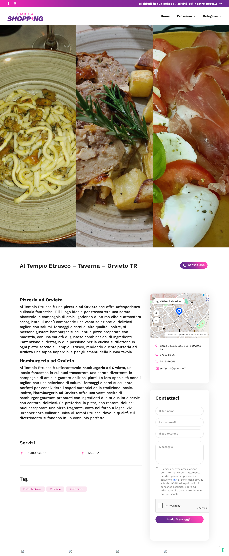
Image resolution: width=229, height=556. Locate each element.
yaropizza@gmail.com (173, 368)
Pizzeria (92, 453)
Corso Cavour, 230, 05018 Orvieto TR (180, 347)
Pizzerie (55, 489)
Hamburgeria (36, 453)
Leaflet (170, 334)
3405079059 (167, 361)
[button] (156, 313)
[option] (38, 136)
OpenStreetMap (185, 334)
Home (165, 16)
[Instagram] (15, 3)
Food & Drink (32, 489)
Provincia (184, 16)
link (175, 479)
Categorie (210, 16)
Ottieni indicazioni (170, 301)
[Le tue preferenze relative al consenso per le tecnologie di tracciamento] (222, 549)
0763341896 (196, 265)
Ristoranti (76, 489)
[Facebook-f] (8, 3)
